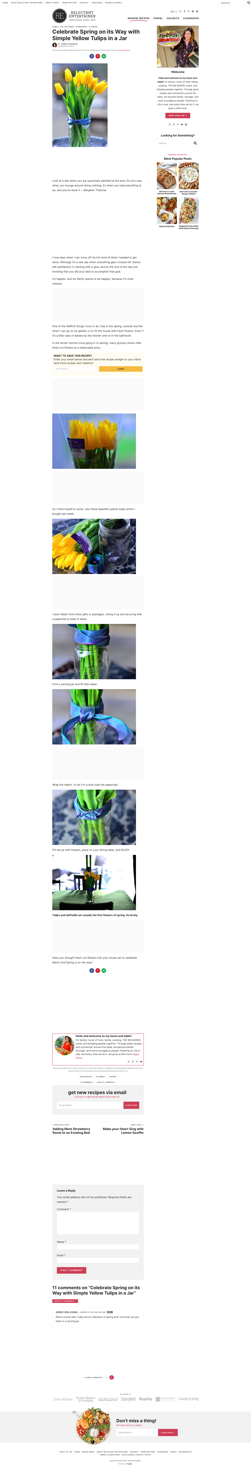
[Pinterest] (188, 11)
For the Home (66, 27)
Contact (84, 3)
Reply (109, 1312)
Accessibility (186, 1452)
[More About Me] (178, 47)
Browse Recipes (138, 18)
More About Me (177, 115)
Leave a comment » (106, 1082)
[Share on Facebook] (92, 56)
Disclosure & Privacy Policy (136, 1455)
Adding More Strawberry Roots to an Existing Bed (71, 1129)
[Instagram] (180, 11)
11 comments (86, 1082)
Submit (121, 369)
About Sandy (52, 3)
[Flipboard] (197, 11)
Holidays (173, 18)
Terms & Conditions (110, 1455)
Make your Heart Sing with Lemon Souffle (123, 1129)
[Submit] (195, 143)
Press (173, 1452)
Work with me (69, 3)
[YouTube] (193, 11)
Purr (129, 1464)
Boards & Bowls (113, 3)
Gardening (81, 27)
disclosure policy (124, 50)
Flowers (93, 27)
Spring (112, 1077)
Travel (158, 18)
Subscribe (97, 3)
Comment (64, 1209)
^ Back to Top (65, 1452)
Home (5, 3)
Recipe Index (88, 1452)
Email (61, 1255)
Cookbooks (191, 18)
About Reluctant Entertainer (27, 3)
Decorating (86, 1077)
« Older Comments (93, 1377)
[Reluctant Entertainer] (74, 15)
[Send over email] (104, 56)
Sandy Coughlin (69, 44)
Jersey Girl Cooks (67, 1312)
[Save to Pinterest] (98, 56)
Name (61, 1241)
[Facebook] (184, 11)
